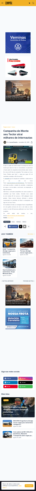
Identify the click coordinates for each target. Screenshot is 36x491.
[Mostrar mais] (28, 226)
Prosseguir (29, 485)
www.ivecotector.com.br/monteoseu (15, 215)
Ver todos (30, 234)
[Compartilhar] (31, 142)
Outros (24, 221)
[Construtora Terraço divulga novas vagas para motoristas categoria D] (26, 243)
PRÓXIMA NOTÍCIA (28, 281)
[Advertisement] (18, 19)
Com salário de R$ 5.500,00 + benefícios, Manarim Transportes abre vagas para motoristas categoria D (23, 434)
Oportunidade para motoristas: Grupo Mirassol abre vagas (9, 272)
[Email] (24, 226)
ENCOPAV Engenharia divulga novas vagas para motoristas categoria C (23, 422)
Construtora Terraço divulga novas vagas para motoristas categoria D (26, 251)
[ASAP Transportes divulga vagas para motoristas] (9, 243)
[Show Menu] (2, 3)
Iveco (13, 127)
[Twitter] (20, 226)
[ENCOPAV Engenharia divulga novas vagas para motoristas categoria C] (7, 423)
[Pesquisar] (33, 3)
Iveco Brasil (10, 217)
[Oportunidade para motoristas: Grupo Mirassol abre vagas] (9, 263)
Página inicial (6, 127)
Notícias (19, 221)
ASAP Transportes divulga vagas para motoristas (9, 251)
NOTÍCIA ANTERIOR (8, 281)
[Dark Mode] (30, 3)
